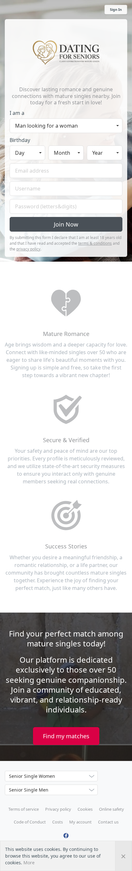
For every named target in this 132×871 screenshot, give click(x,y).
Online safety (111, 809)
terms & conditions (95, 243)
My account (80, 822)
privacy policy (28, 248)
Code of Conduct (30, 822)
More (29, 863)
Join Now (66, 224)
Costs (57, 822)
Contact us (108, 822)
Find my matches (66, 736)
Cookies (85, 809)
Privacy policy (58, 809)
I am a (17, 112)
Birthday (20, 140)
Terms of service (23, 809)
